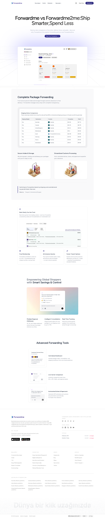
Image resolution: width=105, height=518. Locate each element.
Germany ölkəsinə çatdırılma (85, 480)
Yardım (55, 465)
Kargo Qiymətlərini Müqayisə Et (39, 455)
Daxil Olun (81, 3)
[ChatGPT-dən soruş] (62, 421)
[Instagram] (62, 427)
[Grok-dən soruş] (73, 421)
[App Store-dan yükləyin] (15, 439)
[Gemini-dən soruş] (70, 421)
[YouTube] (73, 427)
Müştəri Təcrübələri (15, 465)
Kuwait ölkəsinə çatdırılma (17, 485)
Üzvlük (44, 3)
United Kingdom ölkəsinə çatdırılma (34, 489)
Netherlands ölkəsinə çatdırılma (35, 485)
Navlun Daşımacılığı (36, 462)
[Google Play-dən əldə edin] (26, 439)
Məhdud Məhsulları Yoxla (38, 468)
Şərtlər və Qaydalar (79, 455)
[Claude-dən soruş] (65, 421)
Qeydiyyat (89, 3)
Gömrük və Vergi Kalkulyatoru (39, 465)
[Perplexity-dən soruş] (68, 421)
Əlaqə (55, 460)
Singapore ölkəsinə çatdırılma (69, 485)
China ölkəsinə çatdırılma (50, 480)
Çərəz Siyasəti (78, 460)
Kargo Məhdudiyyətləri (16, 462)
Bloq (55, 457)
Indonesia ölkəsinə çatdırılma (35, 483)
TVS (12, 460)
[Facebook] (70, 427)
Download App (14, 468)
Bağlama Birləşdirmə (37, 457)
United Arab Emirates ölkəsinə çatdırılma (18, 489)
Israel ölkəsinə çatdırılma (50, 483)
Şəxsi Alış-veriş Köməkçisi (38, 460)
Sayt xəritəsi (56, 462)
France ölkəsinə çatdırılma (68, 480)
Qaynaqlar (58, 3)
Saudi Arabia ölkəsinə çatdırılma (52, 485)
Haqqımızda (56, 455)
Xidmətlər (50, 3)
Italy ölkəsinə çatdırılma (67, 483)
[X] (68, 427)
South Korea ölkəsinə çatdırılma (86, 485)
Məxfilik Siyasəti (78, 457)
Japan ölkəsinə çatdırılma (84, 483)
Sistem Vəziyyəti (78, 462)
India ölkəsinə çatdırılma (16, 483)
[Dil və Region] (76, 3)
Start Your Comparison (51, 36)
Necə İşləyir (37, 3)
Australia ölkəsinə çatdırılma (17, 480)
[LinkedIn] (65, 427)
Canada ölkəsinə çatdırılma (34, 480)
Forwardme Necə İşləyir (16, 455)
